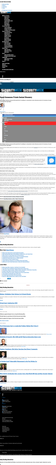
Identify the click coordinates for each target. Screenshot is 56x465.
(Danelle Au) (14, 371)
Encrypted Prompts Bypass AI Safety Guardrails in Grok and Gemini (13, 271)
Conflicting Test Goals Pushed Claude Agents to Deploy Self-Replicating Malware (15, 261)
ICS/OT (3, 53)
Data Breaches (7, 19)
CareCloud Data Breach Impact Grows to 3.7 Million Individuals (12, 258)
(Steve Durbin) (49, 334)
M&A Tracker (6, 60)
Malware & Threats (5, 15)
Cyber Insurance (7, 43)
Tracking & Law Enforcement (9, 30)
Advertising (4, 426)
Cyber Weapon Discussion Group (7, 417)
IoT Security (6, 37)
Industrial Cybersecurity (9, 54)
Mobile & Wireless (7, 39)
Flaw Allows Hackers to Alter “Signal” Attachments (14, 198)
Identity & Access (7, 36)
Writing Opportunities (6, 429)
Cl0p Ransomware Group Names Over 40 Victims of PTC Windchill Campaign (15, 256)
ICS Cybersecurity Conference (7, 10)
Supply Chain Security (8, 47)
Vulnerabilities (7, 24)
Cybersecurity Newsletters (6, 412)
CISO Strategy (5, 48)
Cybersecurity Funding (8, 58)
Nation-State (6, 22)
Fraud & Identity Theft (8, 20)
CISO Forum (6, 52)
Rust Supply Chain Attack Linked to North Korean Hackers (12, 275)
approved (36, 147)
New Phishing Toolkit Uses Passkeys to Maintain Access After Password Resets (15, 272)
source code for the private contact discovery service (18, 191)
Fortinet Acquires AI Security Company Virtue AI (10, 259)
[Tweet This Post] (29, 116)
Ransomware (6, 23)
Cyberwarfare (7, 17)
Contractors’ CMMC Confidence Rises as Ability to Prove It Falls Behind (14, 276)
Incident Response (7, 28)
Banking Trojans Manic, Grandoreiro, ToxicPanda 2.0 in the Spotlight (13, 267)
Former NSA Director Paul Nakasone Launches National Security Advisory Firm (15, 268)
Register (1, 300)
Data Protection (7, 44)
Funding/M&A (4, 57)
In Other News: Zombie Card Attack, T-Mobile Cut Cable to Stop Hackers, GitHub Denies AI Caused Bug (19, 269)
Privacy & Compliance (8, 45)
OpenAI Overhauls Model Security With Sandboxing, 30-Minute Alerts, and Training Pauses (17, 254)
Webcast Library (5, 407)
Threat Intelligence (8, 27)
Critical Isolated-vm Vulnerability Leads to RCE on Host (11, 273)
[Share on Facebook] (29, 114)
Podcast (3, 8)
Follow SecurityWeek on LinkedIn (7, 421)
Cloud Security (7, 33)
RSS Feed (3, 418)
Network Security (7, 40)
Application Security (8, 32)
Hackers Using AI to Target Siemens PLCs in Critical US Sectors (13, 255)
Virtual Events (4, 6)
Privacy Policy (4, 431)
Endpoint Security (7, 35)
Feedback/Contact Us (5, 430)
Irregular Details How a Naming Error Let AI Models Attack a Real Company (15, 260)
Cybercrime (6, 18)
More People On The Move (4, 320)
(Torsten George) (3, 383)
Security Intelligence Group (6, 420)
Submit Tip (2, 438)
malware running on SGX (25, 194)
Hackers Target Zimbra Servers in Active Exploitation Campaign (13, 252)
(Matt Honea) (24, 358)
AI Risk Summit (4, 410)
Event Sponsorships (5, 427)
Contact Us (2, 445)
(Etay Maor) (23, 346)
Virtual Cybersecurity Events (7, 406)
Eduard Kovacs (2, 111)
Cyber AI (3, 61)
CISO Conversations (8, 50)
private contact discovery (39, 164)
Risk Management (5, 41)
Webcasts (3, 5)
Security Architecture (6, 31)
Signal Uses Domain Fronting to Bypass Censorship (14, 196)
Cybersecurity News (5, 4)
